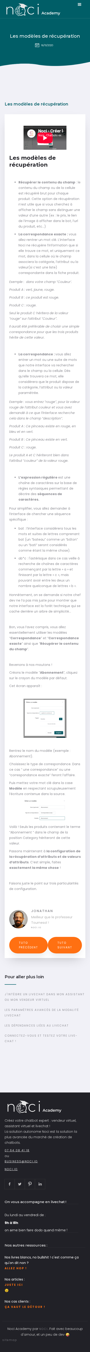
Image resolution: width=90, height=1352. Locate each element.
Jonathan (42, 911)
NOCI (43, 1329)
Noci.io (36, 927)
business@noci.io (21, 1161)
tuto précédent (28, 945)
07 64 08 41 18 (17, 1150)
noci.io (11, 1169)
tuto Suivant (64, 945)
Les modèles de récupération (45, 36)
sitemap (9, 1340)
